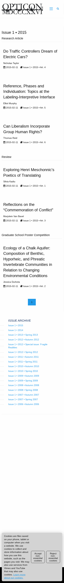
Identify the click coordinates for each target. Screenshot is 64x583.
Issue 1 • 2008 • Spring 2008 (23, 390)
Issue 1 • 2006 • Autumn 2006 (23, 404)
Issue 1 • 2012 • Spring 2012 (23, 352)
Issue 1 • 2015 (15, 325)
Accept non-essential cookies (38, 557)
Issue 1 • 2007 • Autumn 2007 (23, 394)
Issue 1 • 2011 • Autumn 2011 (23, 357)
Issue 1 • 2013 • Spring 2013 (23, 334)
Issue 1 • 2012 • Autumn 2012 (23, 339)
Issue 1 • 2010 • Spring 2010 (23, 371)
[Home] (21, 8)
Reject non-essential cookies (53, 557)
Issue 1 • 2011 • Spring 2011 (23, 361)
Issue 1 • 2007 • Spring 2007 (23, 399)
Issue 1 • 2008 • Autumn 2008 (23, 385)
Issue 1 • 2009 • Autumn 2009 (23, 375)
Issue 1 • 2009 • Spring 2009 (23, 380)
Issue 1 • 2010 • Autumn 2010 (23, 366)
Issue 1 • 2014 (15, 330)
